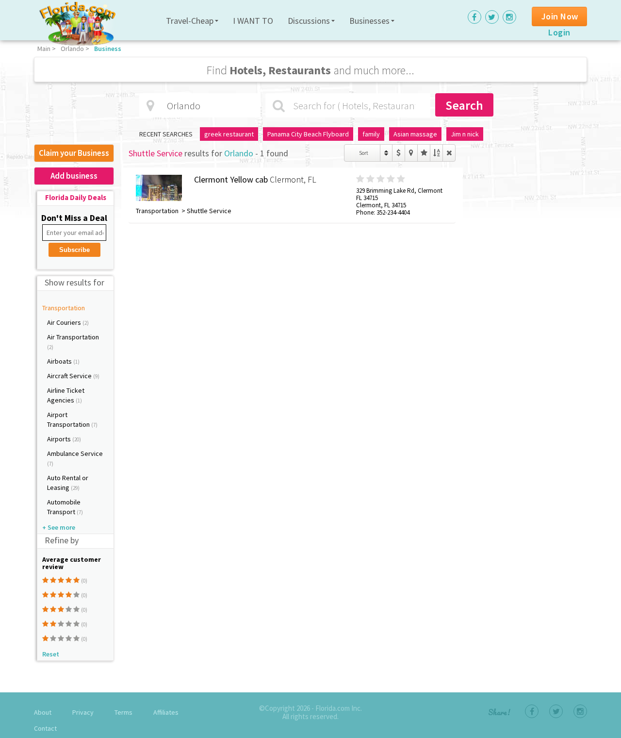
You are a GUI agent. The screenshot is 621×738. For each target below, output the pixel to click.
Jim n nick (465, 134)
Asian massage (415, 134)
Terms (123, 712)
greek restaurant (229, 134)
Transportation (63, 307)
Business (107, 48)
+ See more (58, 527)
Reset (50, 654)
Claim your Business (74, 153)
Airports (59, 439)
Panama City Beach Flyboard (308, 134)
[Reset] (449, 153)
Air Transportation (73, 337)
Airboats (60, 361)
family (371, 134)
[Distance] (411, 153)
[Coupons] (398, 153)
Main (43, 48)
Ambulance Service (75, 453)
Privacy (83, 712)
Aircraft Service (70, 375)
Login (559, 32)
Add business (74, 175)
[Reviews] (424, 153)
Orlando (72, 48)
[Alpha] (436, 153)
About (42, 712)
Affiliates (166, 712)
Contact (45, 728)
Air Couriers (64, 322)
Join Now (559, 16)
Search (464, 105)
